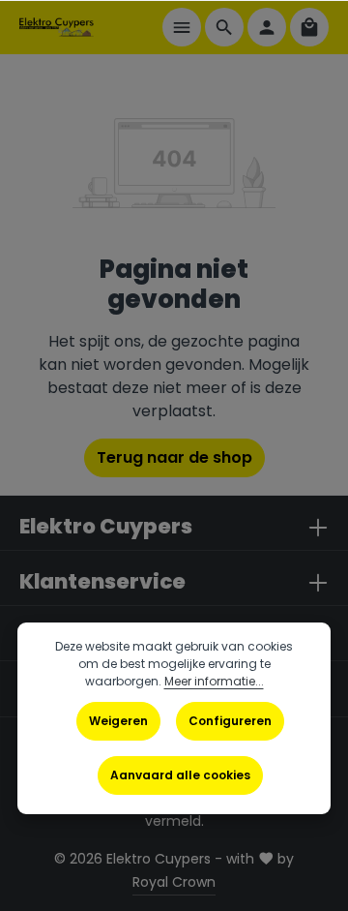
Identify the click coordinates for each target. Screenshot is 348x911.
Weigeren (118, 721)
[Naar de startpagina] (56, 27)
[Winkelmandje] (309, 27)
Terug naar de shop (174, 457)
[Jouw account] (266, 27)
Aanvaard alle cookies (180, 775)
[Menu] (181, 27)
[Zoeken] (224, 27)
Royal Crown (174, 882)
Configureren (230, 721)
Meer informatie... (214, 681)
